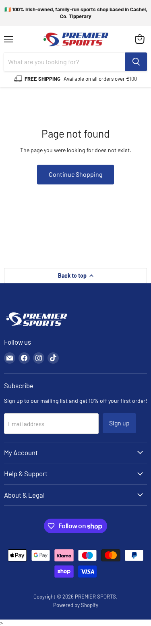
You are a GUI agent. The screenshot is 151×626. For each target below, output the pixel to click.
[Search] (136, 61)
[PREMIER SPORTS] (36, 326)
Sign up (119, 423)
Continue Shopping (75, 174)
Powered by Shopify (75, 605)
